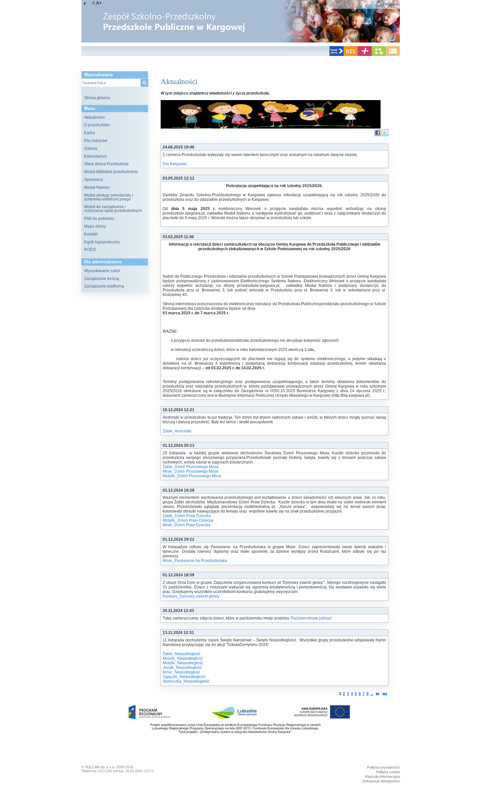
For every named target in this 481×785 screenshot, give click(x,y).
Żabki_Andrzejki (177, 431)
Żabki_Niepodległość (182, 654)
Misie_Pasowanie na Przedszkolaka (195, 560)
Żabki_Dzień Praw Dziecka (187, 516)
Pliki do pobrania (99, 218)
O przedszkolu (97, 125)
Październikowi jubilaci (311, 618)
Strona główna (97, 98)
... (371, 693)
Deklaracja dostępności (381, 781)
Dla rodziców (95, 140)
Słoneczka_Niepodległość (186, 681)
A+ (99, 3)
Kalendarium (95, 156)
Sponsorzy (93, 179)
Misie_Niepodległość (181, 672)
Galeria (90, 148)
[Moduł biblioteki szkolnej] (393, 54)
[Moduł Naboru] (379, 54)
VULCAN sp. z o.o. (100, 767)
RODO (90, 249)
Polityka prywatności (383, 767)
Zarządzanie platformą (104, 286)
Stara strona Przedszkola (106, 164)
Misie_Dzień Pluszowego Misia (190, 471)
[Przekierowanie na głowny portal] (337, 54)
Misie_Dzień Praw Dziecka (186, 525)
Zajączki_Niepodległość (184, 676)
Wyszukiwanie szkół (102, 271)
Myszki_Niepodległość (183, 658)
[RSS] (351, 54)
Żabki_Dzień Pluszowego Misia (191, 466)
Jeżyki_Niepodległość (182, 667)
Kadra (89, 133)
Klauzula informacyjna (382, 776)
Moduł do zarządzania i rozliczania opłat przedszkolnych (113, 208)
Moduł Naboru (97, 187)
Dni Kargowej (175, 164)
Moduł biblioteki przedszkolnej (111, 171)
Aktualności (94, 117)
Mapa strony (95, 226)
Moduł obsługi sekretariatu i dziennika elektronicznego (108, 197)
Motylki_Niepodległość (183, 663)
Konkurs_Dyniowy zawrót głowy (191, 596)
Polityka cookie (388, 772)
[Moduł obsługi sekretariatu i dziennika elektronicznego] (365, 54)
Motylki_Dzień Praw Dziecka (188, 520)
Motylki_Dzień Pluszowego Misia (192, 476)
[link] (240, 21)
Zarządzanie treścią (101, 278)
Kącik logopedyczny (102, 242)
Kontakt (91, 234)
